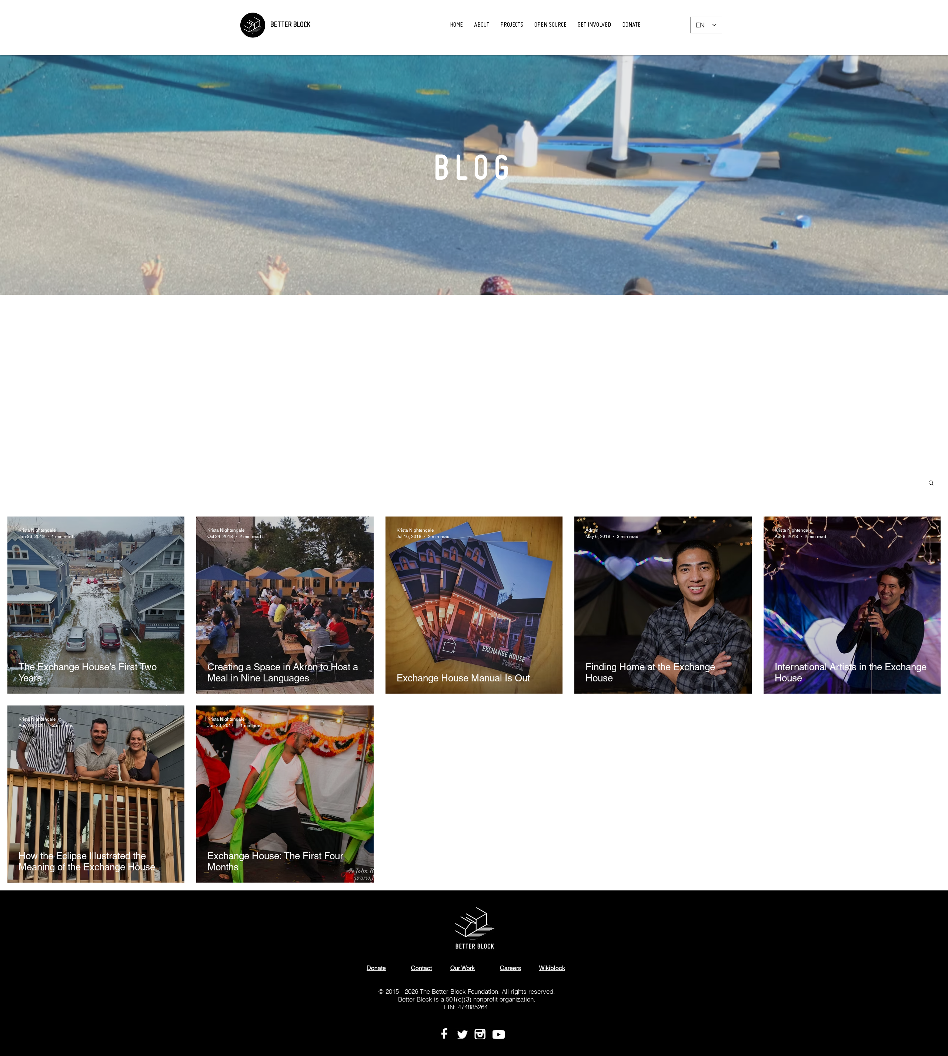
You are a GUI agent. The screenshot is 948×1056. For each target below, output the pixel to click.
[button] (931, 483)
